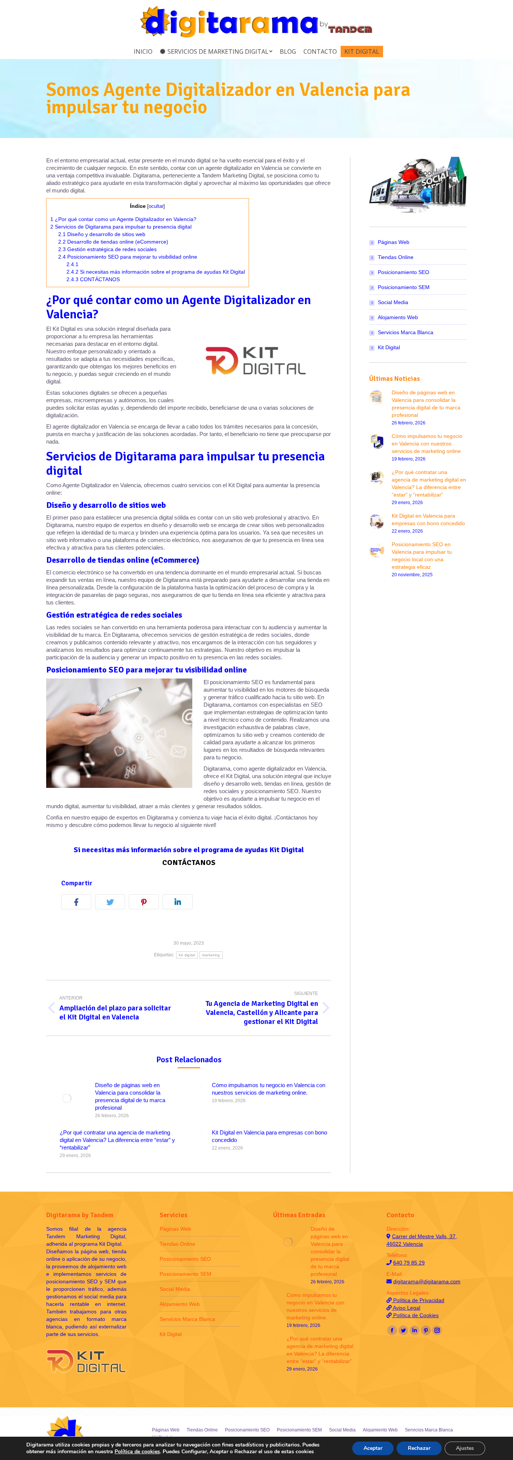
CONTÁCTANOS (93, 279)
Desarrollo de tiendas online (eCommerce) (113, 242)
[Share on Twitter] (112, 903)
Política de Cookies (415, 1315)
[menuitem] (143, 51)
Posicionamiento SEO (403, 272)
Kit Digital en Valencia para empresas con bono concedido (269, 1136)
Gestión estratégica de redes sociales (107, 249)
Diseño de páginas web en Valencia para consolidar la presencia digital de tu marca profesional (130, 1096)
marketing (211, 955)
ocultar (156, 206)
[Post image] (67, 1098)
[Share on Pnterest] (146, 903)
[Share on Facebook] (78, 903)
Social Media (393, 302)
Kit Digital (389, 347)
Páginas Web (393, 242)
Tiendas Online (395, 257)
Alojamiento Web (398, 317)
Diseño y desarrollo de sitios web (101, 234)
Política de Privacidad (418, 1300)
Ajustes (465, 1448)
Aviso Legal (406, 1308)
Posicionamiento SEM (404, 287)
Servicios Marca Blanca (405, 332)
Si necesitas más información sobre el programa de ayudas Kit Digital (155, 272)
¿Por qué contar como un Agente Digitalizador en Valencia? (123, 219)
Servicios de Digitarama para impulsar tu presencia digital (121, 227)
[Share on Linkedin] (179, 903)
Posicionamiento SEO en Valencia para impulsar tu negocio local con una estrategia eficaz (422, 555)
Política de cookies (137, 1451)
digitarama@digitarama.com (426, 1281)
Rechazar (419, 1448)
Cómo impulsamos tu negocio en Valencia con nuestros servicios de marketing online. (268, 1089)
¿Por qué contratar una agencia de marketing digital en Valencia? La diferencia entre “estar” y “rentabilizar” (117, 1140)
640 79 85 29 (409, 1263)
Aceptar (373, 1448)
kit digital (187, 955)
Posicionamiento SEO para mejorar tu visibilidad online (127, 257)
